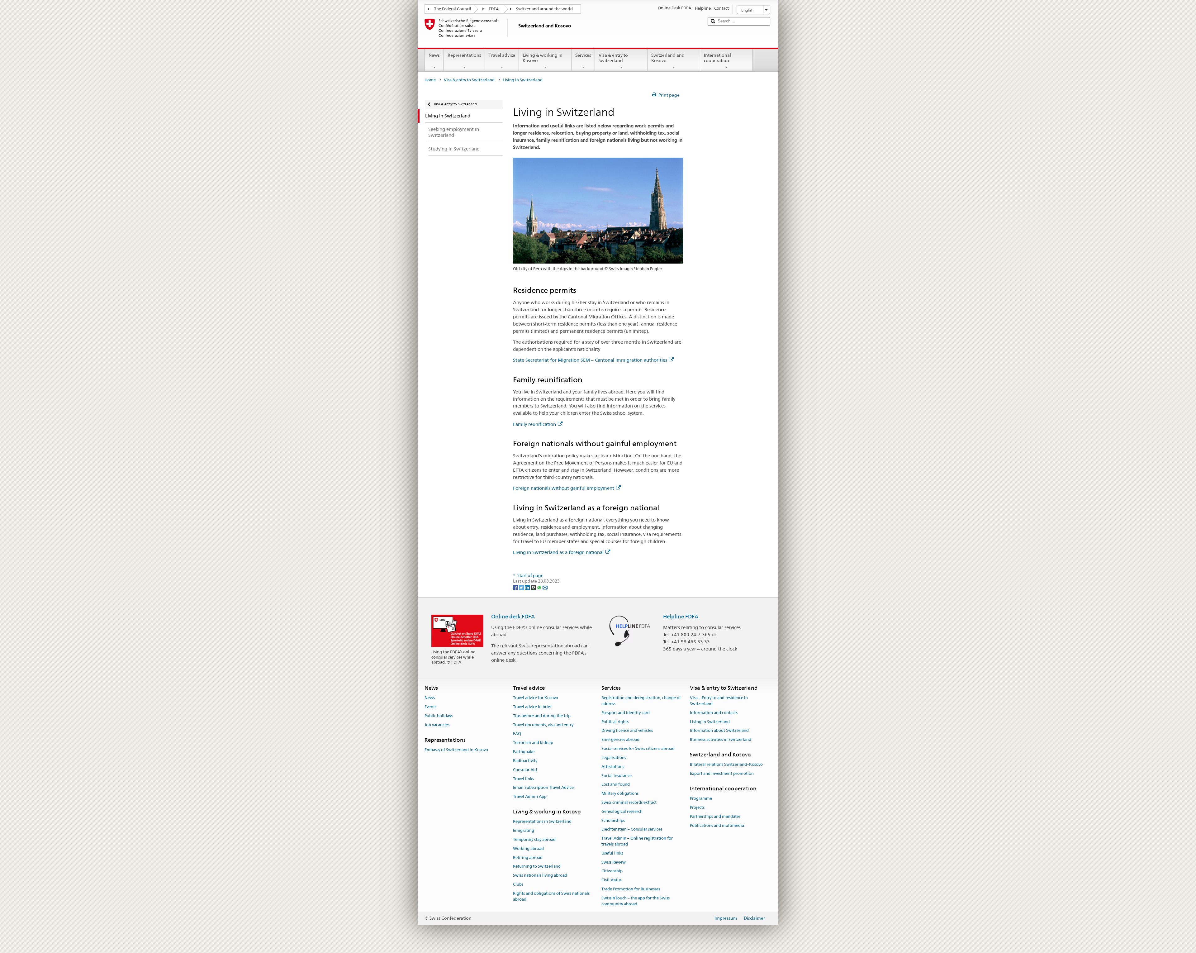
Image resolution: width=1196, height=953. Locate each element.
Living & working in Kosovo (542, 58)
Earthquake (523, 751)
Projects (697, 807)
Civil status (611, 880)
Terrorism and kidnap (533, 743)
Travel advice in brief (532, 706)
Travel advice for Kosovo (535, 697)
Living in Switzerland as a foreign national (558, 552)
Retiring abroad (528, 857)
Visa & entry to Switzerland (613, 58)
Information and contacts (714, 712)
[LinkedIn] (528, 586)
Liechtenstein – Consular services (631, 829)
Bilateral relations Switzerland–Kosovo (726, 764)
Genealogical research (622, 811)
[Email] (545, 586)
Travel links (523, 778)
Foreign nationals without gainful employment (563, 488)
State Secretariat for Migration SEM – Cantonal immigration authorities (590, 360)
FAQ (517, 733)
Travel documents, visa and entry (543, 724)
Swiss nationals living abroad (540, 875)
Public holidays (439, 715)
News (434, 55)
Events (430, 706)
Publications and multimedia (717, 825)
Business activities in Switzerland (720, 739)
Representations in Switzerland (542, 821)
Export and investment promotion (722, 773)
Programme (701, 798)
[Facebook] (516, 586)
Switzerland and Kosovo (668, 58)
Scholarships (613, 820)
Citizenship (612, 871)
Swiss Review (613, 862)
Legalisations (613, 757)
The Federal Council (452, 9)
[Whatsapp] (540, 586)
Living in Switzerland (710, 721)
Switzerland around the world (544, 9)
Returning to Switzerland (537, 866)
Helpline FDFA (680, 616)
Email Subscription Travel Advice (543, 787)
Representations (464, 55)
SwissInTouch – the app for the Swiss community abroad (635, 901)
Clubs (518, 884)
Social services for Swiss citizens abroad (638, 748)
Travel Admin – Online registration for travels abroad (637, 841)
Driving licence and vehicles (627, 730)
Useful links (612, 853)
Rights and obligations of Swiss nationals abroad (551, 896)
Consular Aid (525, 769)
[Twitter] (522, 586)
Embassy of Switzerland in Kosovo (456, 749)
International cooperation (717, 58)
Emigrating (523, 830)
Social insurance (616, 775)
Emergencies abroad (620, 739)
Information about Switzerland (719, 730)
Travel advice (502, 55)
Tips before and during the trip (542, 715)
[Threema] (534, 586)
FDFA (494, 9)
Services (583, 55)
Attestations (612, 766)
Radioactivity (525, 760)
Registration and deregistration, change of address (641, 700)
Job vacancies (437, 724)
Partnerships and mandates (715, 816)
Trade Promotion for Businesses (630, 889)
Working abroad (528, 848)
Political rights (615, 721)
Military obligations (619, 793)
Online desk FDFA (513, 616)
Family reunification (534, 424)
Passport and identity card (625, 712)
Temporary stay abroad (534, 839)
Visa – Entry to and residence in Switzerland (719, 700)
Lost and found (615, 784)
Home (430, 80)
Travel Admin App (530, 796)
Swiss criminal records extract (629, 802)
